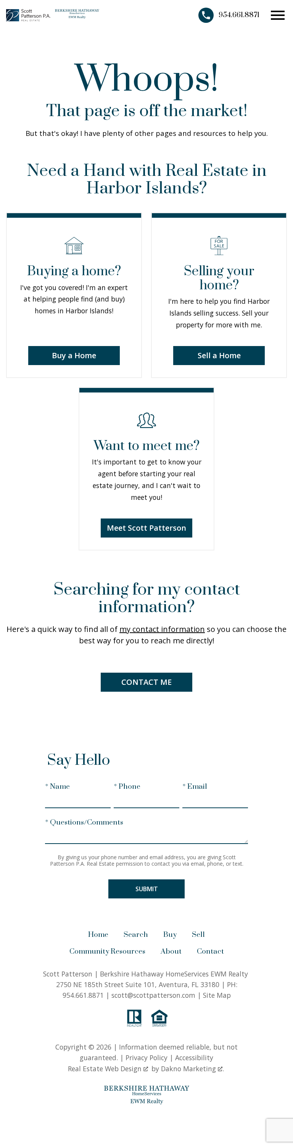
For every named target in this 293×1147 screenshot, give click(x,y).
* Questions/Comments (84, 822)
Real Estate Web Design (105, 1068)
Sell (198, 934)
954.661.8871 (83, 995)
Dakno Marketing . (192, 1068)
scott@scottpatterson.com (153, 995)
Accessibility (194, 1057)
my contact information (162, 629)
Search (136, 934)
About (171, 951)
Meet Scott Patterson (146, 528)
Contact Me (146, 682)
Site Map (217, 995)
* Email (194, 786)
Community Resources (107, 951)
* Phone (127, 786)
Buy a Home (74, 355)
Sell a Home (219, 355)
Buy (170, 934)
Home (98, 934)
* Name (57, 786)
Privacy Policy (146, 1057)
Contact (210, 951)
